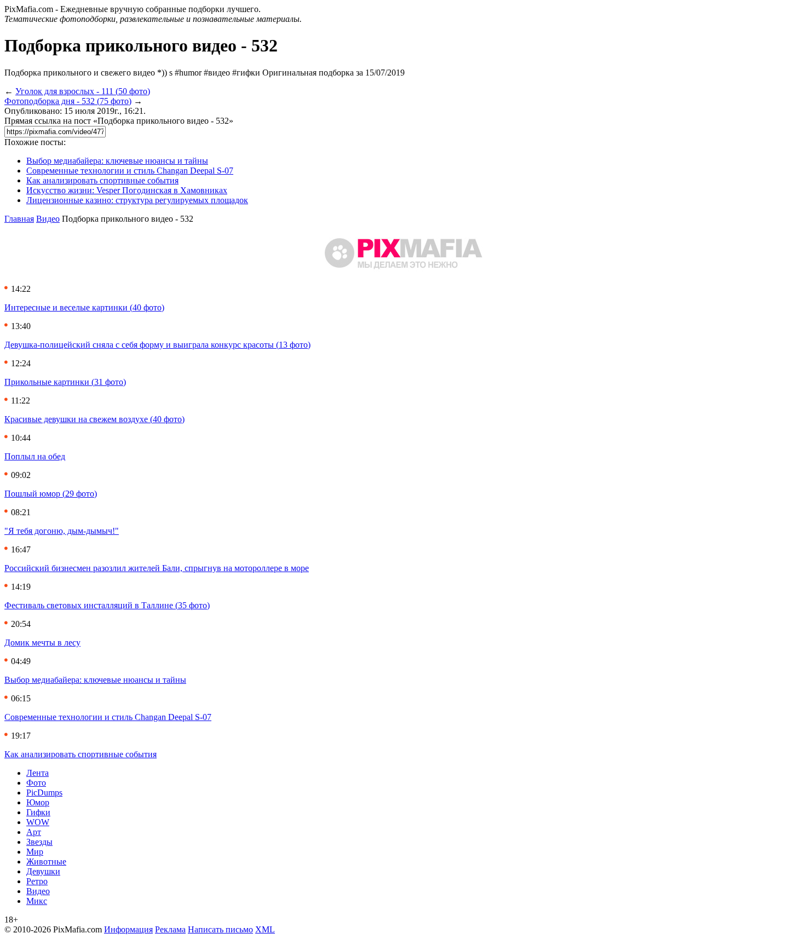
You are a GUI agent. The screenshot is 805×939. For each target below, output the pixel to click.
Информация (128, 929)
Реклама (170, 929)
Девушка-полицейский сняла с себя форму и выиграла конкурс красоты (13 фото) (157, 344)
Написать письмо (220, 929)
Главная (19, 218)
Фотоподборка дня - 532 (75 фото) (67, 101)
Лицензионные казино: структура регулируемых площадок (137, 200)
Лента (37, 772)
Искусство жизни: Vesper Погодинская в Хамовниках (126, 190)
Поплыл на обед (34, 456)
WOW (37, 822)
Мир (34, 851)
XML (265, 929)
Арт (33, 832)
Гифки (38, 812)
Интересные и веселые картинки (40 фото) (84, 307)
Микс (36, 901)
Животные (46, 861)
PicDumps (44, 792)
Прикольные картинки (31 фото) (65, 382)
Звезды (39, 841)
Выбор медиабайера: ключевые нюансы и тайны (117, 160)
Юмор (37, 802)
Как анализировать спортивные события (102, 180)
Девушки (43, 871)
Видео (48, 218)
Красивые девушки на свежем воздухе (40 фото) (94, 419)
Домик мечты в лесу (42, 642)
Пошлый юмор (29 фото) (50, 493)
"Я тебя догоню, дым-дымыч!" (61, 530)
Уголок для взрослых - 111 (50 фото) (82, 91)
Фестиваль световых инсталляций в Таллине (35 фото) (107, 605)
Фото (36, 782)
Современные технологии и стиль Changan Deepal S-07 (129, 170)
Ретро (37, 881)
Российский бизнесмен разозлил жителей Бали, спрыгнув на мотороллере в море (156, 568)
